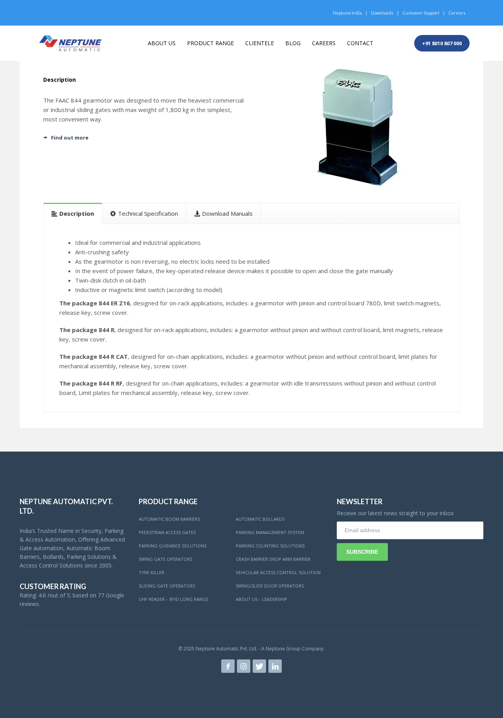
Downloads (382, 12)
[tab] (73, 213)
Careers (457, 12)
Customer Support (420, 12)
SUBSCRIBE (362, 552)
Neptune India (347, 12)
